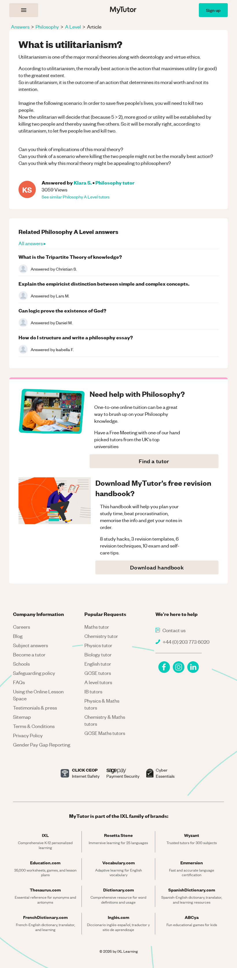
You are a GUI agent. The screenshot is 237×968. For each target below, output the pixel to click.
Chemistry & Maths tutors (104, 720)
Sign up (213, 10)
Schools (21, 663)
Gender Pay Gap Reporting (41, 744)
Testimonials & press (35, 707)
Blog (18, 636)
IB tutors (93, 691)
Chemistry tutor (101, 636)
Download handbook (157, 567)
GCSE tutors (97, 673)
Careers (21, 626)
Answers (20, 26)
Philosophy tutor (114, 182)
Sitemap (22, 717)
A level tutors (98, 682)
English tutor (97, 663)
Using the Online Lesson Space (38, 694)
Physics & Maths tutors (101, 704)
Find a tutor (154, 461)
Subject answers (30, 645)
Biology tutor (98, 654)
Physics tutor (98, 645)
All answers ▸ (32, 243)
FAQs (19, 682)
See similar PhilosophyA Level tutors (76, 197)
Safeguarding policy (34, 673)
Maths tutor (96, 626)
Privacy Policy (28, 735)
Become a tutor (29, 654)
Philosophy (47, 26)
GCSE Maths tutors (104, 733)
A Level (73, 26)
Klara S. (83, 182)
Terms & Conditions (34, 726)
